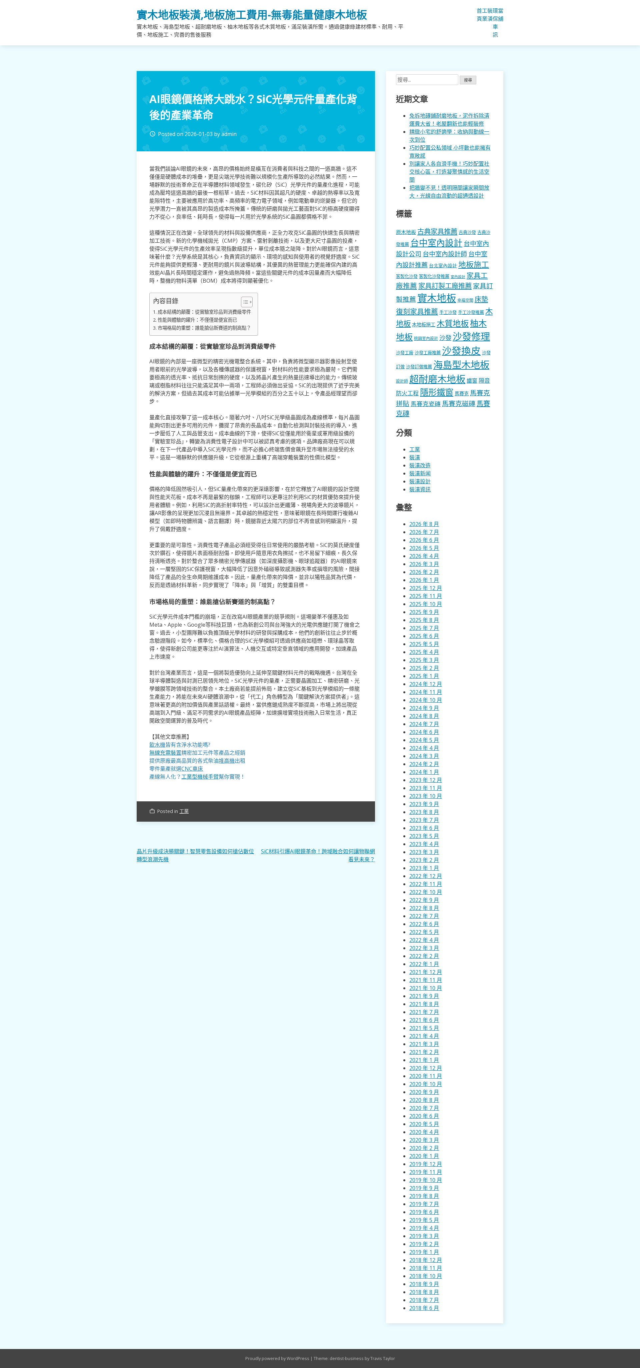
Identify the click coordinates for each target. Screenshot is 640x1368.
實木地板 (436, 298)
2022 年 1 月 (424, 964)
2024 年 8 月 (424, 716)
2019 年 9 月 (424, 1188)
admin (229, 134)
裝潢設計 (420, 481)
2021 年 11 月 (425, 980)
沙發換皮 (461, 350)
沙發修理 (471, 336)
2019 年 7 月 (424, 1204)
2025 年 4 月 (424, 652)
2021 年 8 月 (424, 1004)
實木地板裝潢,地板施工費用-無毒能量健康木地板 (252, 14)
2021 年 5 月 (424, 1028)
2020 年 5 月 (424, 1124)
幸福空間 (465, 300)
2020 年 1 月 (424, 1156)
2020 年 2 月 (424, 1148)
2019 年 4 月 (424, 1228)
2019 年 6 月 (424, 1212)
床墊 (481, 299)
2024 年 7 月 (424, 724)
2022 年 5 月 (424, 932)
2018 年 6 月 (424, 1308)
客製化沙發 (407, 276)
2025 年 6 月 (424, 636)
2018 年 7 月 (424, 1300)
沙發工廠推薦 (428, 353)
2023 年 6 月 (424, 828)
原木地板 (406, 232)
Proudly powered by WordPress (277, 1358)
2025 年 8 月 (424, 620)
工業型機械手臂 (200, 776)
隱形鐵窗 (436, 392)
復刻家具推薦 (417, 311)
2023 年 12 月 (425, 780)
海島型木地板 (461, 364)
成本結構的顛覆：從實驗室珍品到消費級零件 (204, 312)
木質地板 (453, 323)
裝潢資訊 (420, 489)
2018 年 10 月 (425, 1276)
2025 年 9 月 (424, 612)
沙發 (445, 337)
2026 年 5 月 (424, 548)
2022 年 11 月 (425, 884)
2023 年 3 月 (424, 852)
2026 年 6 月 (424, 540)
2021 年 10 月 (425, 988)
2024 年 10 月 (425, 700)
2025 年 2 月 (424, 668)
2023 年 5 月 (424, 836)
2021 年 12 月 (425, 972)
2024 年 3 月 (424, 756)
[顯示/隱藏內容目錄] (243, 302)
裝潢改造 (420, 465)
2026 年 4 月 (424, 556)
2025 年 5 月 (424, 644)
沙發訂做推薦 (419, 367)
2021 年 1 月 (424, 1060)
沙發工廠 (404, 353)
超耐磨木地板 (437, 379)
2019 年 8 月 (424, 1196)
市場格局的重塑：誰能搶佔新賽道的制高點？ (204, 328)
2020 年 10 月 (425, 1084)
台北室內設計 (443, 265)
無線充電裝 (165, 752)
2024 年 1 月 (424, 772)
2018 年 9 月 (424, 1284)
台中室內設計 (436, 243)
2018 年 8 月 (424, 1292)
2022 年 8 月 (424, 908)
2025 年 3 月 (424, 660)
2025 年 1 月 (424, 676)
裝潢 (490, 14)
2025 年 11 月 (425, 596)
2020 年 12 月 (425, 1068)
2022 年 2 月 (424, 956)
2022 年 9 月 (424, 900)
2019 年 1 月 (424, 1252)
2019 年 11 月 (425, 1172)
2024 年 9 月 (424, 708)
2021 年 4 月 (424, 1036)
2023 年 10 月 (425, 796)
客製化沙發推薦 (434, 276)
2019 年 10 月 (425, 1180)
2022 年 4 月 (424, 940)
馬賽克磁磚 (458, 403)
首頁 (479, 14)
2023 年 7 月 (424, 820)
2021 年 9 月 (424, 996)
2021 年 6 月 (424, 1020)
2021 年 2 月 (424, 1052)
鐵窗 (472, 380)
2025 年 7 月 (424, 628)
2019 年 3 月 (424, 1236)
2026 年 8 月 (424, 524)
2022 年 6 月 (424, 924)
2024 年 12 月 (425, 684)
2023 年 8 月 (424, 812)
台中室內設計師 (445, 253)
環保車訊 (495, 22)
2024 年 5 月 (424, 740)
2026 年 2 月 (424, 572)
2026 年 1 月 (424, 580)
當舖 (500, 14)
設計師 (402, 381)
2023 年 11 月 (425, 788)
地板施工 (473, 264)
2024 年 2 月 (424, 764)
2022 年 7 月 (424, 916)
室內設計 (458, 276)
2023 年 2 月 (424, 860)
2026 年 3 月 (424, 564)
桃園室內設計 (426, 338)
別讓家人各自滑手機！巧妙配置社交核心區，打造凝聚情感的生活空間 (449, 171)
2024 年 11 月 (425, 692)
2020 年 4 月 (424, 1132)
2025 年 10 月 (425, 604)
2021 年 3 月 (424, 1044)
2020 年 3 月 (424, 1140)
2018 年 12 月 (425, 1260)
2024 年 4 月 (424, 748)
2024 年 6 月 (424, 732)
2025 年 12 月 (425, 588)
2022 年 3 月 (424, 948)
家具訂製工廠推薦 (445, 285)
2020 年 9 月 (424, 1092)
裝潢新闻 (420, 473)
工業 (484, 14)
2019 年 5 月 (424, 1220)
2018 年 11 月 (425, 1268)
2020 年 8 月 (424, 1100)
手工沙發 (448, 312)
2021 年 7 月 (424, 1012)
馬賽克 (462, 393)
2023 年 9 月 (424, 804)
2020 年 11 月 (425, 1076)
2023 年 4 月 (424, 844)
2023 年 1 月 (424, 868)
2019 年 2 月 (424, 1244)
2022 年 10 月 (425, 892)
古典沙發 (467, 232)
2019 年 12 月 (425, 1164)
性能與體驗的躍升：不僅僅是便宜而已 (197, 320)
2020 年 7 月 (424, 1108)
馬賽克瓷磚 (426, 404)
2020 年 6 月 (424, 1116)
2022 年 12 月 (425, 876)
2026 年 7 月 (424, 532)
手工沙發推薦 (471, 312)
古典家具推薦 (437, 231)
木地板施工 (423, 324)
